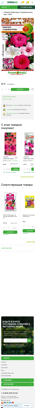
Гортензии (4, 367)
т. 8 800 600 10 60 (9, 393)
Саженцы (4, 365)
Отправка (9, 109)
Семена (3, 362)
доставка (15, 105)
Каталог (4, 7)
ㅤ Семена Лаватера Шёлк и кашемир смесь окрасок (8, 158)
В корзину (20, 89)
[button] (21, 176)
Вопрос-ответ (7, 99)
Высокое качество (11, 113)
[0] (21, 3)
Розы (2, 370)
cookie (16, 405)
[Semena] (12, 3)
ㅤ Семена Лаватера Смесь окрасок (29, 158)
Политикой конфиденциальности (14, 347)
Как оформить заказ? (9, 96)
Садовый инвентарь (7, 373)
